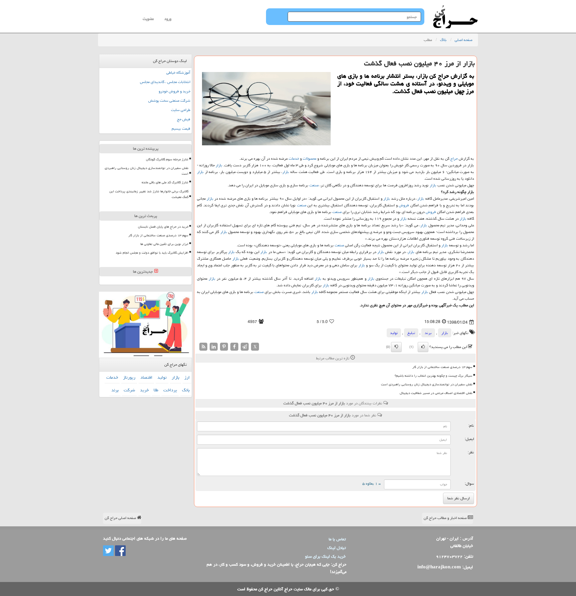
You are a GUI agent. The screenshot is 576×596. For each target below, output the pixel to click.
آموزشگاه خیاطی (178, 72)
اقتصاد (146, 377)
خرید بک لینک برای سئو (325, 556)
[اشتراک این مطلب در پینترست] (224, 347)
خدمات (294, 158)
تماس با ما (337, 539)
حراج (454, 158)
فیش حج (183, 119)
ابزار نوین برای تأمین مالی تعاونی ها (164, 244)
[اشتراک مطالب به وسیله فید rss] (203, 347)
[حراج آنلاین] (455, 8)
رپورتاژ (129, 377)
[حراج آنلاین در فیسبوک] (120, 551)
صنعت (314, 185)
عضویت (148, 19)
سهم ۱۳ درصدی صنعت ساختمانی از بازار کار (442, 367)
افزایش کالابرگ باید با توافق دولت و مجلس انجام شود (152, 252)
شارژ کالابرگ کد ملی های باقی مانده (165, 182)
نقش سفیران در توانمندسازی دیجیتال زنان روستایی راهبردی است (426, 384)
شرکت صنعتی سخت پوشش (169, 100)
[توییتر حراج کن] (108, 551)
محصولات (309, 158)
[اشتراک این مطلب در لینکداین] (213, 347)
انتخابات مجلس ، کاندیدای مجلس (165, 82)
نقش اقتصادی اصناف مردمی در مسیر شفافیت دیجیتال (436, 393)
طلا (156, 390)
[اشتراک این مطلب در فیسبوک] (234, 347)
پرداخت (170, 390)
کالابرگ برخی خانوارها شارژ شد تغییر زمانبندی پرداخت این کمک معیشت (148, 194)
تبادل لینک (336, 548)
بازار (219, 165)
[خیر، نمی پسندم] (396, 347)
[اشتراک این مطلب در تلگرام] (244, 347)
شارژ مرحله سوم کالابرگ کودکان (167, 159)
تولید (394, 333)
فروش (404, 205)
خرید (144, 390)
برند (428, 333)
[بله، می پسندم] (423, 347)
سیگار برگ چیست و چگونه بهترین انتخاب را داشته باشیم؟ (433, 375)
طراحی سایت (180, 110)
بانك (186, 390)
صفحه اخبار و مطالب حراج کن (446, 518)
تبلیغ (411, 333)
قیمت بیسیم (181, 128)
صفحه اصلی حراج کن (121, 518)
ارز (187, 377)
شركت (129, 390)
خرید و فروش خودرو (174, 91)
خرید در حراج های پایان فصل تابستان (163, 226)
